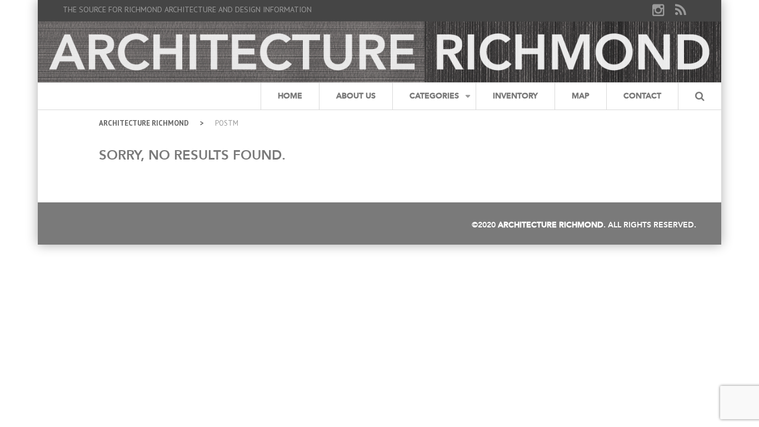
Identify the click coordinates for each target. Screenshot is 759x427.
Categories (434, 96)
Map (581, 96)
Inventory (515, 96)
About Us (356, 96)
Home (290, 96)
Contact (642, 96)
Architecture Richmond (144, 123)
